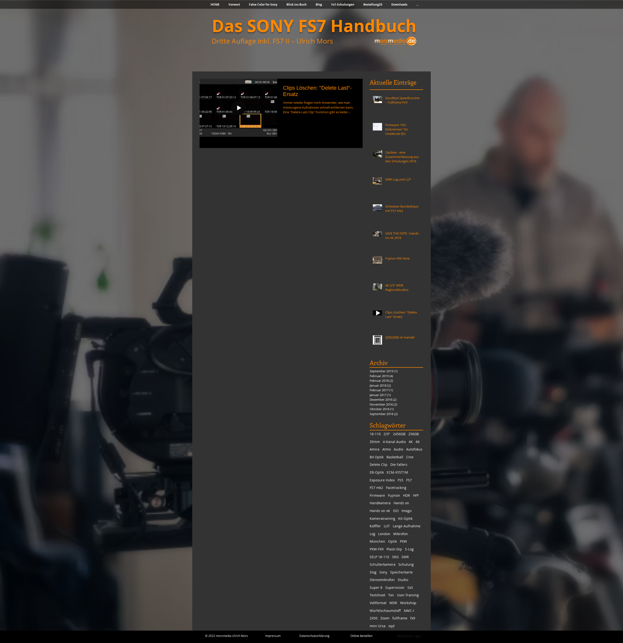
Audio (398, 449)
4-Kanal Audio (394, 441)
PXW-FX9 (377, 549)
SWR (405, 557)
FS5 (400, 480)
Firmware (377, 495)
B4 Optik (377, 457)
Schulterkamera (382, 564)
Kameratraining (382, 518)
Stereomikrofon (382, 579)
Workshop (408, 602)
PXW (403, 541)
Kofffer (375, 526)
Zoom (384, 618)
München (377, 541)
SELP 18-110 (379, 557)
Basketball (394, 457)
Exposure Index (382, 480)
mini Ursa (377, 626)
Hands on (401, 503)
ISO (396, 510)
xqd (391, 626)
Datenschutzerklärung (314, 636)
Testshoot (377, 595)
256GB (413, 434)
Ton (391, 595)
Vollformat (378, 602)
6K (418, 441)
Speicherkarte (401, 572)
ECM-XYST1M (397, 472)
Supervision (394, 587)
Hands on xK (380, 510)
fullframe (399, 618)
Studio (403, 579)
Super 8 (376, 587)
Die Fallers (398, 464)
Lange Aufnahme (407, 526)
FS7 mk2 (376, 487)
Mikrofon (400, 533)
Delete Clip (378, 464)
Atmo (386, 449)
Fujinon (394, 495)
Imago (407, 510)
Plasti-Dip (394, 549)
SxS (410, 587)
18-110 (375, 434)
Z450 (373, 618)
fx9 (412, 618)
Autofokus (414, 449)
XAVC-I (409, 610)
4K (411, 441)
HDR (406, 495)
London (384, 533)
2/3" (387, 434)
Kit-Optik (405, 518)
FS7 (409, 480)
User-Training (408, 595)
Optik (392, 541)
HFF (416, 495)
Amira (374, 449)
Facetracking (396, 487)
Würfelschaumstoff (385, 610)
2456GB (399, 434)
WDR (393, 602)
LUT (387, 526)
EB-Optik (377, 472)
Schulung (406, 564)
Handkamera (380, 503)
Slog (373, 572)
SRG (395, 557)
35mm (375, 441)
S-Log (409, 549)
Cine (409, 457)
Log (372, 533)
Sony (383, 572)
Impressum (273, 636)
